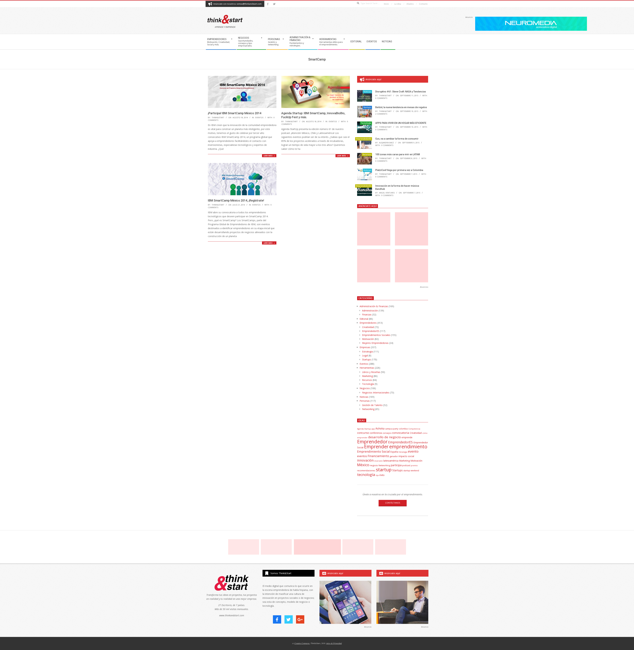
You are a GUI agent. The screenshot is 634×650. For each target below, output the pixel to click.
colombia (403, 428)
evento (413, 451)
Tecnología (366, 123)
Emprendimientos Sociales (376, 335)
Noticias (367, 91)
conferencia (376, 432)
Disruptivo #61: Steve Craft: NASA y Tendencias (400, 91)
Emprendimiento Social (373, 451)
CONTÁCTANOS (392, 502)
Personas (365, 400)
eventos (362, 456)
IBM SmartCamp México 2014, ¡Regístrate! (236, 200)
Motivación (368, 339)
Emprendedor (372, 441)
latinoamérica (390, 460)
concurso (363, 433)
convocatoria (400, 433)
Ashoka (379, 428)
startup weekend (411, 470)
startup (384, 469)
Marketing (367, 376)
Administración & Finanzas (374, 306)
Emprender (376, 446)
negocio (374, 465)
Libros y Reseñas (371, 372)
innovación (365, 460)
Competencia (414, 428)
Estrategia (367, 351)
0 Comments (381, 98)
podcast (406, 465)
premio (414, 465)
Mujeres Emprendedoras (375, 343)
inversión (378, 461)
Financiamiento (378, 456)
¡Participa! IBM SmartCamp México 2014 (234, 113)
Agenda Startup (364, 428)
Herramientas (367, 367)
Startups (367, 107)
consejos (387, 433)
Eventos (259, 117)
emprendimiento (408, 446)
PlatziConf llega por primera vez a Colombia (399, 170)
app (373, 428)
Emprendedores (368, 322)
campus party (391, 428)
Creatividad (368, 327)
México (363, 464)
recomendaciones (366, 470)
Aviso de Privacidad (334, 643)
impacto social (406, 456)
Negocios (365, 388)
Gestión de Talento (372, 405)
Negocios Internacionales (375, 392)
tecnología (366, 474)
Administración (370, 310)
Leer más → (269, 155)
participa (396, 465)
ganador (394, 456)
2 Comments (381, 114)
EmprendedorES (363, 138)
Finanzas (366, 314)
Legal (365, 355)
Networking (368, 409)
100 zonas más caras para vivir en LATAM (397, 154)
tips (377, 475)
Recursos (367, 154)
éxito (382, 475)
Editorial (364, 318)
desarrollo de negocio (384, 437)
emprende (407, 437)
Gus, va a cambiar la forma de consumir (397, 138)
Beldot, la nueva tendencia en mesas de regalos (401, 107)
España (394, 451)
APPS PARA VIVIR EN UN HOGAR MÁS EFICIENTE (400, 123)
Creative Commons (302, 643)
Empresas (365, 347)
